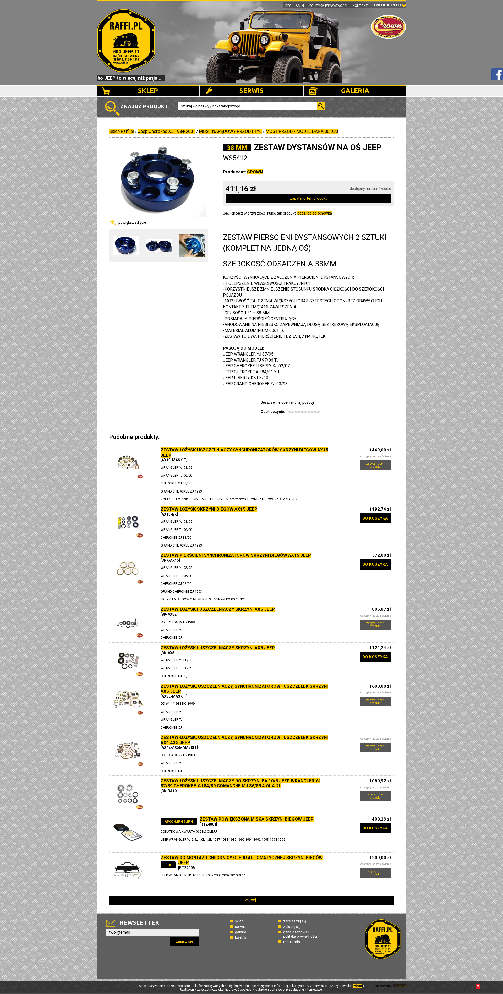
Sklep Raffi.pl (121, 131)
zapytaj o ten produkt (308, 198)
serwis (240, 927)
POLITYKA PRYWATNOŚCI (328, 6)
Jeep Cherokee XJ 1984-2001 (166, 131)
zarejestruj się (294, 921)
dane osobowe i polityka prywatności (300, 934)
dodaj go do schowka (314, 213)
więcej (358, 986)
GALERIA (355, 90)
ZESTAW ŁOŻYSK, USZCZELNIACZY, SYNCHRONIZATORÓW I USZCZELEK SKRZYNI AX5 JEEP (244, 689)
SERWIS (251, 90)
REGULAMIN (294, 6)
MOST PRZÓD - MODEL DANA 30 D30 (302, 131)
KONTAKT (360, 6)
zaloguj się (291, 927)
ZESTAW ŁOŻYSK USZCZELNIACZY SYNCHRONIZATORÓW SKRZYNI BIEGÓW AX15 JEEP (244, 452)
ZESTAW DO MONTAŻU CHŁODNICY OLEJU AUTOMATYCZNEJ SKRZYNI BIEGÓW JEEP (242, 860)
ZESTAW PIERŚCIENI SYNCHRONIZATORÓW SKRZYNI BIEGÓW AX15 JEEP (236, 555)
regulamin (291, 942)
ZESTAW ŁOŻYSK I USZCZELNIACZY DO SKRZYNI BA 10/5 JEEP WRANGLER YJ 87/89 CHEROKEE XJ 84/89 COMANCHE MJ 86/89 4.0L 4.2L (240, 783)
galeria (240, 932)
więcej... (251, 900)
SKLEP (148, 90)
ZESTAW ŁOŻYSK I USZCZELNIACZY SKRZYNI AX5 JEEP (218, 609)
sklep (239, 921)
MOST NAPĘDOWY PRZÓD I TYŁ (230, 131)
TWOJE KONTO (387, 5)
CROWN (255, 171)
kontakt (241, 938)
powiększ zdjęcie (132, 222)
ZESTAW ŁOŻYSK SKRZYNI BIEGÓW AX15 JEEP (209, 509)
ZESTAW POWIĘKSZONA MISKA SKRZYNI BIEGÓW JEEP (257, 819)
